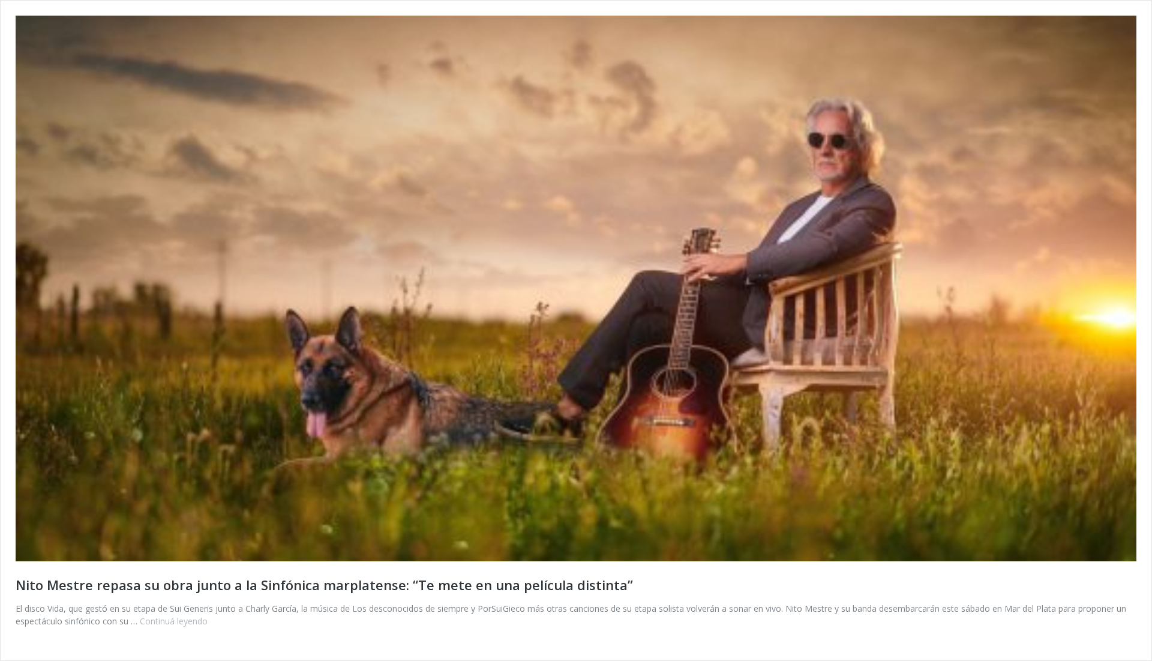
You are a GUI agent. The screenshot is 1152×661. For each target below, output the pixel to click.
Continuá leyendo (174, 621)
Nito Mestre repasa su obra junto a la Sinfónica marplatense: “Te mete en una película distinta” (324, 585)
